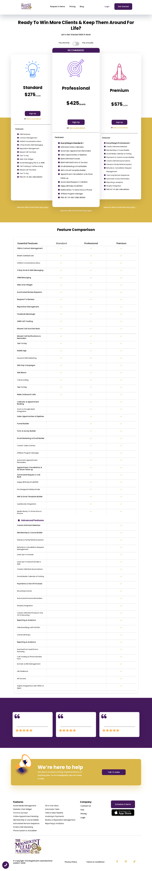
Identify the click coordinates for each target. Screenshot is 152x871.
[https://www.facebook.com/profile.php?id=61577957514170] (117, 861)
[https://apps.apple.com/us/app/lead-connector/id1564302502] (123, 813)
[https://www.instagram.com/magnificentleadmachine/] (126, 861)
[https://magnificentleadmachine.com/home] (76, 846)
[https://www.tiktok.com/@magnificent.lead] (135, 861)
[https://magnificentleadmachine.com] (26, 6)
